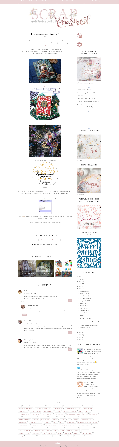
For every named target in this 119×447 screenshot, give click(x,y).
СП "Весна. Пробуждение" (52, 425)
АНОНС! (82, 315)
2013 (80, 337)
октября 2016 (84, 296)
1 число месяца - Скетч (84, 89)
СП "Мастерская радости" (84, 425)
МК (19, 416)
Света (55, 422)
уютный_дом (51, 433)
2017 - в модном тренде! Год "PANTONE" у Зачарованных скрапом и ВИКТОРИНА (92, 351)
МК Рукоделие (43, 416)
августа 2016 (84, 301)
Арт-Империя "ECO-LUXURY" (37, 406)
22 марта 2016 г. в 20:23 (30, 323)
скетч (61, 422)
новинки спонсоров (72, 416)
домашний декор (23, 411)
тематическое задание (51, 244)
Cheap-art (55, 436)
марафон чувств (60, 414)
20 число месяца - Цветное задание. (88, 101)
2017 (80, 286)
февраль (60, 433)
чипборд (21, 436)
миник (85, 414)
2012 (80, 339)
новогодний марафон (24, 419)
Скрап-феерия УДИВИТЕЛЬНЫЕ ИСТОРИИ (87, 422)
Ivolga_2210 (28, 340)
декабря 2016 (84, 291)
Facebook (34, 240)
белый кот (59, 406)
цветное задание (87, 433)
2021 (80, 276)
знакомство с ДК (48, 411)
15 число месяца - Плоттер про (86, 98)
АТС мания (50, 406)
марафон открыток (47, 414)
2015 (80, 332)
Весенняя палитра (85, 318)
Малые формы (35, 414)
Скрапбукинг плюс (23, 425)
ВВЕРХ (57, 443)
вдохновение (88, 406)
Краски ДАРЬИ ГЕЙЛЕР (24, 414)
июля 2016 (83, 303)
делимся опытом (58, 408)
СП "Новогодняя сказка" (40, 427)
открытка (55, 419)
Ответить (70, 300)
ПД (69, 419)
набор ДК (61, 416)
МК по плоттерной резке (30, 416)
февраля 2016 (84, 327)
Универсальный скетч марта (88, 325)
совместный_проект (37, 425)
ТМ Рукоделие (36, 433)
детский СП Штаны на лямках (73, 408)
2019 (80, 281)
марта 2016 (83, 313)
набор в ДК (53, 416)
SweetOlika (76, 446)
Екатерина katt (34, 305)
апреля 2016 (83, 310)
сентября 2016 (84, 298)
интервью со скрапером (70, 411)
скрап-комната (71, 422)
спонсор (55, 430)
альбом (26, 406)
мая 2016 (82, 308)
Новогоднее (83, 416)
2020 (80, 279)
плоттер (76, 419)
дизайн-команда (88, 408)
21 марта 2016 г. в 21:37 (30, 293)
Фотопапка (68, 433)
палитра (63, 419)
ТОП (44, 433)
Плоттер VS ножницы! (87, 419)
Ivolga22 (44, 58)
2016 (80, 289)
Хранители (76, 433)
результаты (40, 244)
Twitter (46, 240)
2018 (80, 284)
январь (40, 436)
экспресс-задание (31, 436)
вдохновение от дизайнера (25, 408)
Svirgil (45, 124)
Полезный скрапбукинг (35, 422)
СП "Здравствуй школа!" (68, 425)
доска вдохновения (36, 411)
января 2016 (83, 330)
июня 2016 (83, 305)
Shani (45, 87)
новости (35, 419)
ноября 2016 (83, 293)
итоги (80, 411)
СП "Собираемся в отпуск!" (56, 427)
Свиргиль (28, 320)
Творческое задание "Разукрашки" (45, 274)
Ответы (25, 302)
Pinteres (57, 240)
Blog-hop (47, 436)
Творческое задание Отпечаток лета (27, 274)
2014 (80, 335)
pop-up (71, 436)
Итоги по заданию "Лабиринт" (89, 322)
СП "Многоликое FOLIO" (24, 427)
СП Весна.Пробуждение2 (24, 430)
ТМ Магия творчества (24, 433)
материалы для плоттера (73, 414)
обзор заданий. (45, 419)
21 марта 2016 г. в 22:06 (34, 308)
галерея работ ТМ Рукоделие (43, 408)
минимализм (93, 414)
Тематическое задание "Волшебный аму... (62, 273)
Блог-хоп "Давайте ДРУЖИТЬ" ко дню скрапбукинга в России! (91, 384)
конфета (88, 411)
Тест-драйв (85, 430)
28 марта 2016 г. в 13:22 (30, 342)
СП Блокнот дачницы (71, 427)
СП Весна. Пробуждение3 (86, 427)
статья (62, 430)
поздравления (22, 422)
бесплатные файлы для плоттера (73, 406)
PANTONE (64, 436)
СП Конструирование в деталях (41, 430)
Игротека (58, 411)
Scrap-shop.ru (79, 436)
